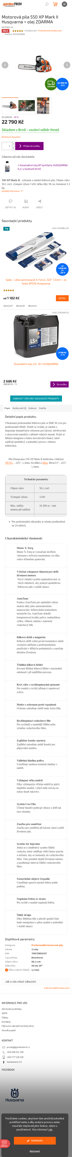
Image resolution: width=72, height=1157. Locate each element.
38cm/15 (32, 306)
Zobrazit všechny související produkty (36, 398)
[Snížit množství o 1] (13, 148)
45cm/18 (20, 306)
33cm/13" (8, 306)
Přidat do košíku (31, 145)
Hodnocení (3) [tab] (19, 408)
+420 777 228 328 (15, 1057)
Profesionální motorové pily (47, 945)
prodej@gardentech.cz (18, 1047)
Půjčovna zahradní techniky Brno (18, 1026)
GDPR (4, 1013)
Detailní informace (11, 191)
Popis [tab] (7, 408)
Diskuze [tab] (33, 408)
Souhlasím (37, 1140)
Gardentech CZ (14, 1062)
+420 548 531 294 (15, 1052)
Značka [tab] (42, 408)
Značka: (15, 34)
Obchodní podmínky (12, 1009)
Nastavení (35, 1151)
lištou (45, 462)
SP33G (9, 462)
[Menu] (64, 4)
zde (50, 1129)
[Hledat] (47, 4)
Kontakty (6, 1022)
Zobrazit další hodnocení (56, 988)
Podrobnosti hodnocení (50, 30)
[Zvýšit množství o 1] (13, 144)
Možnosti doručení (11, 137)
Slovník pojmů (9, 1030)
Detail (62, 298)
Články (5, 1017)
